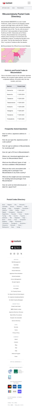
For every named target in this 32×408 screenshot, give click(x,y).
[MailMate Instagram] (14, 253)
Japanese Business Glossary (16, 312)
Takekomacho (11, 102)
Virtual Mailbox (16, 267)
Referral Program (16, 353)
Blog (16, 345)
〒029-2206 (20, 119)
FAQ (16, 347)
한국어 (21, 405)
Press (16, 356)
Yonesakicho (10, 119)
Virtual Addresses (16, 270)
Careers (16, 342)
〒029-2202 (20, 115)
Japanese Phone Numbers (16, 273)
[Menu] (29, 3)
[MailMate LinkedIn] (10, 253)
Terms (16, 330)
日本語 (9, 402)
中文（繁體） (11, 405)
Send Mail (16, 264)
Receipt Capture (16, 282)
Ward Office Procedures (16, 315)
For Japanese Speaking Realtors (16, 297)
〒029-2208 (20, 106)
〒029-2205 (20, 98)
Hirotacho (10, 106)
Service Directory (16, 320)
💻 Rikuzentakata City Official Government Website (15, 46)
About (16, 339)
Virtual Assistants (16, 276)
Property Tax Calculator (16, 317)
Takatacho (10, 98)
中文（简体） (15, 402)
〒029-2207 (20, 90)
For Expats (16, 288)
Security (16, 327)
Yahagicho (10, 111)
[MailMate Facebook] (17, 253)
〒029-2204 (20, 94)
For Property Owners (16, 291)
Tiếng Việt (17, 405)
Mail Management (16, 262)
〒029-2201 (20, 111)
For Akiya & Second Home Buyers (16, 294)
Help (16, 350)
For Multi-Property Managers (16, 300)
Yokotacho (10, 115)
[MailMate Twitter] (21, 253)
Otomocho (10, 90)
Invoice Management (16, 279)
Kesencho (10, 94)
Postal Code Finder (16, 306)
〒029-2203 (20, 102)
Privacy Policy (16, 332)
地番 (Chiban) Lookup (16, 309)
